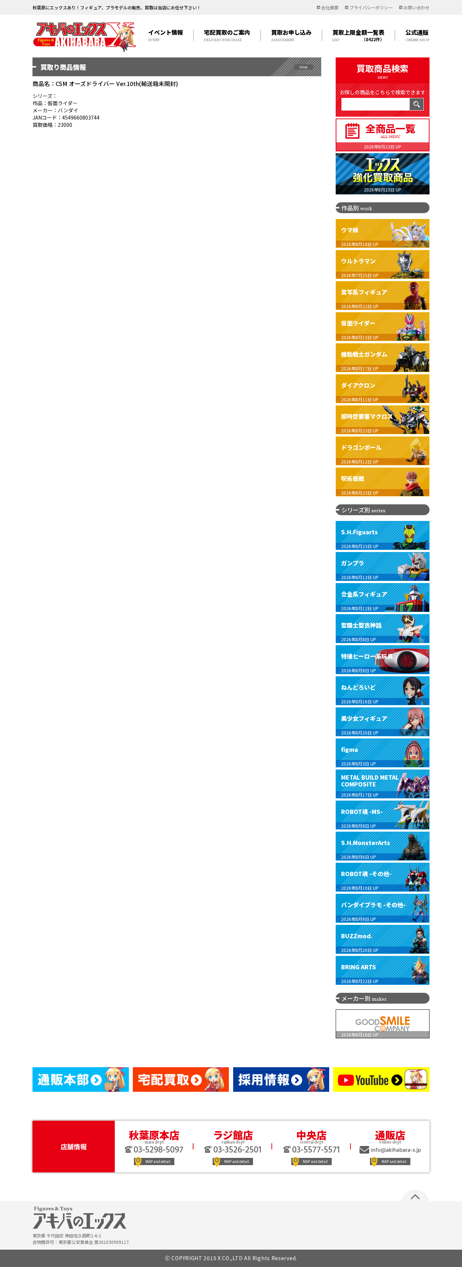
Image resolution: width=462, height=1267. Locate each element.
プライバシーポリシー (371, 7)
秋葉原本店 (154, 1135)
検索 (416, 104)
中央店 (311, 1135)
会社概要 (330, 7)
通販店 (390, 1135)
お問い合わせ (417, 7)
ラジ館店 (233, 1135)
